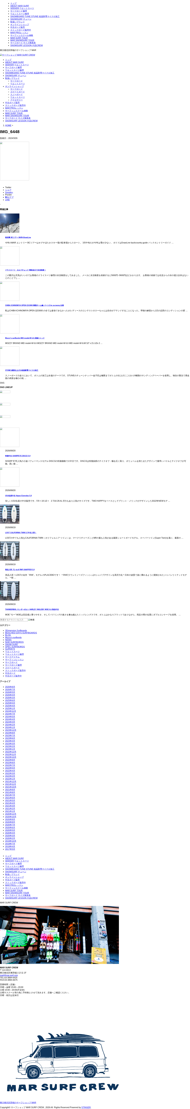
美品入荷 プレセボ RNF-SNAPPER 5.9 (20, 570)
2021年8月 (10, 792)
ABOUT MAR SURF (19, 6)
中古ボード (10, 673)
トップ (13, 3)
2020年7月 (10, 825)
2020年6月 (10, 827)
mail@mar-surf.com (9, 975)
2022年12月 (10, 752)
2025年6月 (10, 700)
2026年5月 (10, 692)
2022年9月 (10, 760)
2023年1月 (10, 749)
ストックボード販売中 (20, 30)
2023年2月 (10, 746)
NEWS (8, 640)
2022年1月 (10, 779)
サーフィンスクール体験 (21, 35)
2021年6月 (10, 798)
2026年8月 (10, 687)
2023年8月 (10, 733)
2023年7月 (10, 735)
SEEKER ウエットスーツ (22, 8)
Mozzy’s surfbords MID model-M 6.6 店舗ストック (25, 338)
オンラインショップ (19, 24)
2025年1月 (10, 708)
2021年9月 (10, 790)
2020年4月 (10, 833)
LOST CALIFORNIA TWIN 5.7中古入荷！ (20, 533)
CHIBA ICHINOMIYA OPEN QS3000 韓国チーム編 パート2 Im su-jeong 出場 (34, 305)
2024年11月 (10, 711)
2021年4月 (10, 803)
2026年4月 (10, 695)
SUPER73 (10, 649)
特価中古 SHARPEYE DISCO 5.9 (17, 456)
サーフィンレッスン (14, 660)
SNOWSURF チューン (20, 19)
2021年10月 (10, 787)
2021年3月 (10, 806)
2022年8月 (10, 762)
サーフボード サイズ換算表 (23, 43)
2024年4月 (10, 719)
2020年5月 (10, 830)
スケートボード (17, 92)
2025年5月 (10, 703)
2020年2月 (10, 838)
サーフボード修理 (18, 11)
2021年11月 (10, 784)
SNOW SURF (11, 644)
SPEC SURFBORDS (15, 647)
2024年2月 (10, 725)
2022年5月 (10, 768)
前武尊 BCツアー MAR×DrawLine (18, 237)
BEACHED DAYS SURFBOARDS (21, 633)
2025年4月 (10, 706)
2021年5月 (10, 800)
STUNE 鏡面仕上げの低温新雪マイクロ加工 (21, 370)
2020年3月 (10, 836)
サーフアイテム (12, 657)
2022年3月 (10, 773)
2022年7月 (10, 765)
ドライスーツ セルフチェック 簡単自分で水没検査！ (25, 270)
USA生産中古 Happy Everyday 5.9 (18, 496)
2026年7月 (10, 689)
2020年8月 (10, 822)
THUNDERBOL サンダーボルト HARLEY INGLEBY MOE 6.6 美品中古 (32, 609)
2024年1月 (10, 727)
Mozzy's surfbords (13, 637)
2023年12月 (10, 730)
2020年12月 (10, 814)
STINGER (86, 1107)
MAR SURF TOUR (19, 38)
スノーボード (16, 94)
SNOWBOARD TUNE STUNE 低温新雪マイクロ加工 (35, 16)
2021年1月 (10, 811)
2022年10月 (10, 757)
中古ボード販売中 (13, 676)
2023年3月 (10, 744)
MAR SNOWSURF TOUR (22, 40)
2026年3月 (10, 698)
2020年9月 (10, 819)
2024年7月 (10, 714)
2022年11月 (10, 754)
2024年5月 (10, 716)
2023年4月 (10, 741)
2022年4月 (10, 771)
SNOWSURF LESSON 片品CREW (26, 45)
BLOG (8, 635)
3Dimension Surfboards (16, 630)
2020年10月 (10, 817)
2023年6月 (10, 738)
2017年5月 (10, 849)
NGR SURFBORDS (14, 642)
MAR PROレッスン (19, 33)
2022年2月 (10, 776)
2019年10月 (10, 841)
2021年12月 (10, 781)
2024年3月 (10, 722)
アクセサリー (16, 100)
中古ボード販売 (17, 27)
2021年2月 (10, 808)
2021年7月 (10, 795)
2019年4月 (10, 846)
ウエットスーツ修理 (19, 14)
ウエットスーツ (17, 84)
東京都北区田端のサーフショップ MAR (18, 1103)
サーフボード (16, 81)
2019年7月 (10, 844)
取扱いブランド (17, 22)
